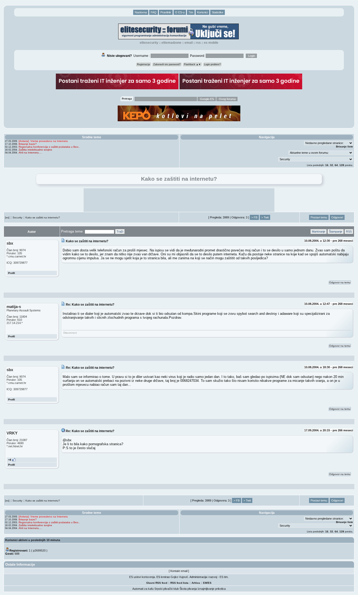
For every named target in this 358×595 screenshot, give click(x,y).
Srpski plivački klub (166, 588)
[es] (7, 217)
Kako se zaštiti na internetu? (42, 217)
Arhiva (196, 582)
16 (326, 165)
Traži (120, 231)
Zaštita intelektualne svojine (35, 149)
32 (331, 165)
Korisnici (202, 12)
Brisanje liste (344, 146)
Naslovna (141, 12)
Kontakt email (178, 570)
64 (336, 165)
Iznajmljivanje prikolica (212, 588)
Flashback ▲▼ (192, 64)
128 (341, 165)
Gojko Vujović (179, 577)
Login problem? (212, 64)
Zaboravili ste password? (167, 64)
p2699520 (39, 550)
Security (17, 217)
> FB (254, 217)
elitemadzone (171, 43)
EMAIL (189, 43)
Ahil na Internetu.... (30, 152)
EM (205, 582)
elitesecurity (149, 43)
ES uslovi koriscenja (142, 577)
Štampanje (335, 231)
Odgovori (337, 217)
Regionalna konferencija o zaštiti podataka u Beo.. (49, 146)
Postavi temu (319, 217)
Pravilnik (165, 12)
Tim (190, 12)
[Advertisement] (179, 200)
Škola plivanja (188, 588)
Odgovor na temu (339, 282)
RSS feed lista (179, 582)
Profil (11, 273)
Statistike (217, 12)
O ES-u (180, 12)
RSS (198, 43)
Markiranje (318, 231)
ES (209, 582)
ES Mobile (211, 43)
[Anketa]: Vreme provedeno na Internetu (43, 141)
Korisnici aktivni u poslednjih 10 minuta (32, 540)
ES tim (224, 577)
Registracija (143, 64)
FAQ (153, 12)
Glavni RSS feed (156, 582)
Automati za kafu (143, 588)
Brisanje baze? (28, 143)
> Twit (265, 217)
